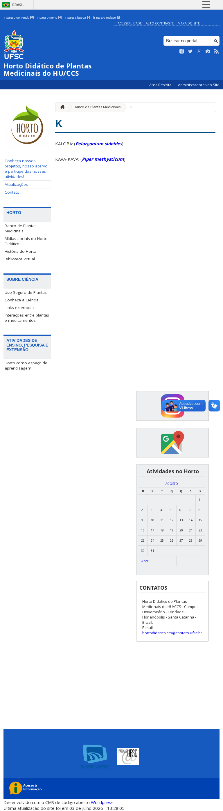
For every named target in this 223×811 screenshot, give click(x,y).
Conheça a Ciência (22, 300)
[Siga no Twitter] (190, 51)
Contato (12, 192)
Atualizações (16, 184)
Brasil (18, 4)
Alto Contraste (160, 23)
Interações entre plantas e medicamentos (27, 317)
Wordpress (102, 802)
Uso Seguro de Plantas (26, 292)
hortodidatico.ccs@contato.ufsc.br (172, 632)
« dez (145, 561)
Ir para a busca (76, 17)
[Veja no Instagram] (208, 51)
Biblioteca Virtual (20, 259)
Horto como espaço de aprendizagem (26, 365)
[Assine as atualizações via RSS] (216, 51)
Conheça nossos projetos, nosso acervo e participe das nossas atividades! (26, 168)
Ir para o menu (49, 17)
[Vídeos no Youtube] (199, 51)
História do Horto (20, 251)
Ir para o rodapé (106, 17)
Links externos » (20, 307)
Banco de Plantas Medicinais (21, 228)
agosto (172, 484)
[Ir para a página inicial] (60, 107)
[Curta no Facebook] (181, 51)
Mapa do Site (189, 23)
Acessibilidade (130, 23)
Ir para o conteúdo (18, 17)
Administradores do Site (199, 84)
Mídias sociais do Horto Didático (26, 241)
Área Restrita (160, 84)
